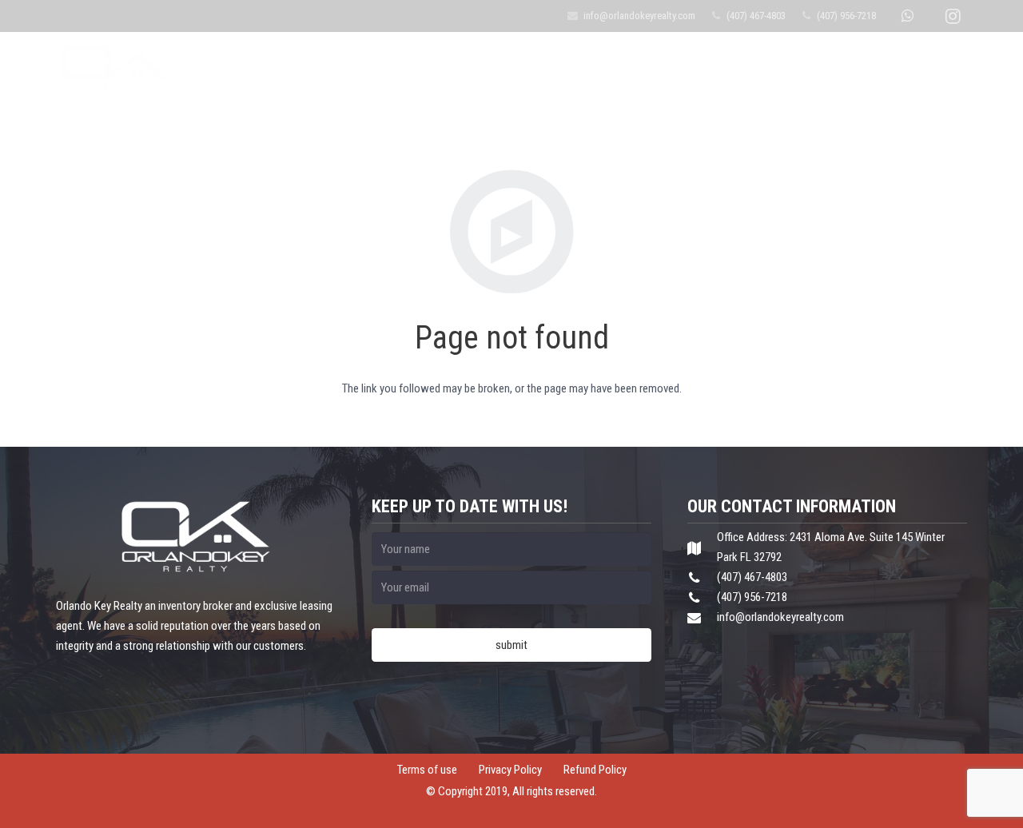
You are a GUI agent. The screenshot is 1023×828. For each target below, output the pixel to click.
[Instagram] (952, 16)
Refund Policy (595, 769)
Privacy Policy (510, 769)
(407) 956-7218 (846, 16)
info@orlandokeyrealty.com (639, 16)
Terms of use (427, 769)
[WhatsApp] (907, 16)
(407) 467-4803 (756, 16)
